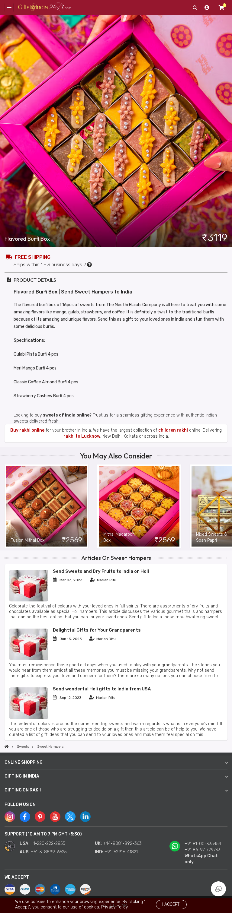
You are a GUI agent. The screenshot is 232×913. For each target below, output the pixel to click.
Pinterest (40, 816)
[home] (7, 746)
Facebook (25, 816)
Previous (4, 506)
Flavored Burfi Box (27, 239)
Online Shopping (24, 762)
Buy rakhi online (27, 430)
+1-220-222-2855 (48, 843)
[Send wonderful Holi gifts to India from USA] (28, 717)
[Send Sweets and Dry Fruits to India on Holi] (28, 600)
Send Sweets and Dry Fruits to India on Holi (101, 571)
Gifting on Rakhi (24, 790)
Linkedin (85, 816)
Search (195, 8)
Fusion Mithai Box (27, 540)
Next (227, 506)
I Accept (170, 904)
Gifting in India (22, 776)
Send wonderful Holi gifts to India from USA (102, 689)
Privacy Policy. (114, 907)
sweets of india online (66, 415)
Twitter (70, 816)
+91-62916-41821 (121, 851)
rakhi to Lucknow (81, 436)
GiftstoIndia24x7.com (44, 7)
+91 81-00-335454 (203, 843)
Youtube (55, 816)
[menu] (9, 7)
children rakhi (173, 430)
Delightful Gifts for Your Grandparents (97, 630)
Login (207, 8)
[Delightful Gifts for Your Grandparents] (28, 658)
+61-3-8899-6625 (49, 851)
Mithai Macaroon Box (119, 537)
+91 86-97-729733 (203, 849)
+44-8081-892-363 (122, 843)
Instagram (10, 816)
